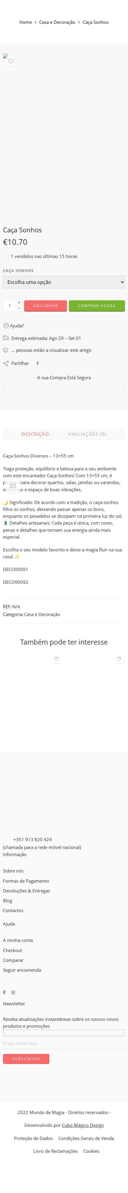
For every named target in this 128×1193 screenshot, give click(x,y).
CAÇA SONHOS (18, 270)
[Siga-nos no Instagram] (13, 992)
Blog (7, 900)
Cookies (91, 1151)
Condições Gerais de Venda (86, 1138)
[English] (5, 917)
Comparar (13, 960)
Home (25, 22)
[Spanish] (21, 917)
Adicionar (45, 305)
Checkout (12, 950)
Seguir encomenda (22, 970)
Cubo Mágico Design (83, 1125)
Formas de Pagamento (26, 881)
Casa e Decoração (57, 22)
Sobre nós (13, 871)
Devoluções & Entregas (26, 891)
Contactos (13, 910)
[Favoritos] (10, 61)
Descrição (35, 434)
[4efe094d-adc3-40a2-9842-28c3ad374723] (64, 135)
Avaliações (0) (87, 434)
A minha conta (18, 940)
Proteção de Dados (33, 1138)
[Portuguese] (16, 917)
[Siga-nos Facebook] (4, 992)
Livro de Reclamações (55, 1151)
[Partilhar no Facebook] (37, 363)
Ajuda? (16, 326)
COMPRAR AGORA (97, 305)
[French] (11, 917)
